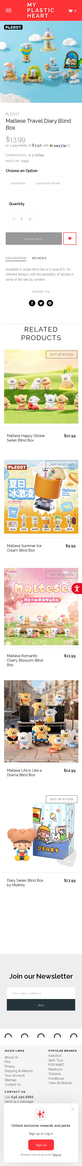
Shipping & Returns (19, 1071)
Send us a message (19, 1101)
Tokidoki (55, 1074)
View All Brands (60, 1083)
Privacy (10, 1066)
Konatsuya (56, 1078)
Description (16, 258)
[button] (41, 145)
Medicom (56, 1069)
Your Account (15, 1075)
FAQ (8, 1062)
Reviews (39, 258)
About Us (11, 1057)
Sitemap (10, 1080)
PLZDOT (13, 114)
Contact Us (13, 1084)
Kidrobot (55, 1056)
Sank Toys (56, 1060)
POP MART (56, 1065)
